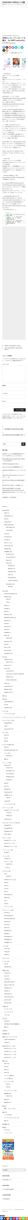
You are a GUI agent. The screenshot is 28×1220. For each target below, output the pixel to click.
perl (5, 891)
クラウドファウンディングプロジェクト (12, 717)
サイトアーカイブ (7, 720)
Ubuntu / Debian (10, 680)
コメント (5, 364)
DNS (5, 747)
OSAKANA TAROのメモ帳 (13, 2)
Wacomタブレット (9, 1054)
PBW (3, 696)
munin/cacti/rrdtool (9, 1039)
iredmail (8, 755)
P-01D (5, 533)
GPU (5, 885)
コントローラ (7, 1012)
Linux (5, 668)
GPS (5, 1066)
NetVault (8, 779)
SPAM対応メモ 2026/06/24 (9, 497)
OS (3, 657)
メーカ (4, 946)
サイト (4, 401)
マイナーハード (6, 910)
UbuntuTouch (7, 686)
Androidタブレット (9, 840)
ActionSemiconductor (9, 593)
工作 (3, 1018)
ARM (5, 611)
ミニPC (6, 867)
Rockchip (6, 650)
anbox (5, 513)
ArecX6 (6, 912)
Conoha (6, 979)
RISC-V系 (6, 834)
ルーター (4, 961)
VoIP (5, 1072)
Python (6, 897)
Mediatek (6, 632)
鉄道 (3, 1106)
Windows (6, 689)
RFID (5, 1069)
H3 (7, 602)
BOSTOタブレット (9, 1048)
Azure (5, 976)
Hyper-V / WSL (8, 985)
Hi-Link (6, 924)
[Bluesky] (22, 47)
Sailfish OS (9, 677)
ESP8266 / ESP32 (9, 617)
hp (4, 738)
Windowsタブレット (9, 846)
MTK (7, 563)
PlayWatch (7, 930)
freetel (9, 586)
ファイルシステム (9, 804)
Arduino (6, 1021)
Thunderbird (11, 577)
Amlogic (6, 608)
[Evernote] (19, 47)
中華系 (8, 815)
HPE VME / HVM (8, 982)
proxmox (6, 999)
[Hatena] (16, 47)
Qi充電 (6, 933)
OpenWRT (7, 966)
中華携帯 (6, 551)
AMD (5, 605)
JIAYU (9, 574)
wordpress (7, 707)
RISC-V (6, 647)
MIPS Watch (9, 527)
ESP (5, 882)
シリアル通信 (7, 1078)
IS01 (5, 519)
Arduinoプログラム (9, 879)
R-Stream (6, 536)
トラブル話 (7, 1114)
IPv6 (7, 1084)
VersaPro (6, 858)
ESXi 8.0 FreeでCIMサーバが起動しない (12, 485)
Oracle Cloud (7, 996)
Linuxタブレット (8, 843)
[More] (7, 50)
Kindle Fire (7, 522)
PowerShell (7, 894)
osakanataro (15, 35)
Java (5, 888)
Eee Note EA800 (8, 918)
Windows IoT (7, 692)
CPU (3, 591)
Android (7, 345)
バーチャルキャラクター (10, 1117)
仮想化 (4, 970)
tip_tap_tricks (7, 729)
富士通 (6, 852)
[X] (7, 47)
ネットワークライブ (9, 1090)
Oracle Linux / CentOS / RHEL (14, 674)
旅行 (5, 1120)
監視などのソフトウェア (8, 1037)
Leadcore (6, 626)
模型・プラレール (9, 1108)
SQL (5, 903)
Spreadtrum (9, 584)
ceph (7, 797)
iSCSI (5, 786)
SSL (5, 704)
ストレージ (5, 762)
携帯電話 (6, 1093)
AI (4, 873)
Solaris (6, 683)
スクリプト (7, 906)
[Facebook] (3, 47)
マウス (6, 1015)
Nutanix (6, 990)
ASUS (5, 948)
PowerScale (7, 792)
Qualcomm (7, 641)
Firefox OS (7, 665)
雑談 (3, 1112)
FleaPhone (10, 571)
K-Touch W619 (10, 557)
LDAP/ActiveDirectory (9, 750)
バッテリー (7, 1133)
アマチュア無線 (8, 1075)
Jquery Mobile (7, 701)
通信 (3, 1061)
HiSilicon (6, 620)
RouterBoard (7, 936)
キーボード (7, 1009)
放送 (5, 1099)
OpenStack (7, 993)
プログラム (5, 871)
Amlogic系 (6, 825)
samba (6, 801)
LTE (5, 963)
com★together (6, 1198)
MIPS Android (12, 345)
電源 (3, 1127)
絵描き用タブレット (7, 1046)
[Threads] (3, 50)
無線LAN (6, 1102)
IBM (5, 741)
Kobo (5, 927)
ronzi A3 (19, 345)
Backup (6, 765)
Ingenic (8, 638)
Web (3, 699)
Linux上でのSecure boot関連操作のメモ (12, 467)
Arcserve (8, 767)
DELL (5, 735)
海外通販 (4, 1033)
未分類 (4, 1030)
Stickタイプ (7, 542)
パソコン (4, 856)
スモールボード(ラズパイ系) (9, 822)
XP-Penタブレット (9, 1057)
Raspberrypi (7, 831)
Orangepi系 (7, 828)
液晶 (5, 1027)
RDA (5, 644)
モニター (4, 958)
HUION (8, 864)
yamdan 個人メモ (6, 1179)
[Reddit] (10, 47)
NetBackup (9, 776)
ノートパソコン (6, 850)
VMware (6, 1002)
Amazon (6, 973)
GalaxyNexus (7, 516)
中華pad (6, 548)
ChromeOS (9, 671)
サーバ (4, 732)
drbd (5, 783)
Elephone (10, 568)
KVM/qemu (7, 988)
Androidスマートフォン (10, 810)
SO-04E (6, 539)
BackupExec (9, 770)
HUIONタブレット (9, 1051)
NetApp (6, 789)
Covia (7, 812)
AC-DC (6, 1130)
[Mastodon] (13, 47)
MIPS (5, 635)
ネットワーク (7, 1081)
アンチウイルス (8, 713)
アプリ (4, 711)
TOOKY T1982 (12, 580)
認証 (5, 759)
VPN (7, 1087)
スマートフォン (6, 807)
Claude (8, 876)
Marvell (8, 560)
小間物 (4, 1006)
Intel (5, 623)
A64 (7, 599)
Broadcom (8, 554)
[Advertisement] (14, 23)
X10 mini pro (7, 545)
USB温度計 (7, 939)
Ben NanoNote (8, 915)
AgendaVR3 (7, 723)
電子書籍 (4, 1124)
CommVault (9, 773)
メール (4, 393)
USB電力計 (7, 942)
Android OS (7, 659)
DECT (5, 1063)
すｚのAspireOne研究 (8, 1189)
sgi (5, 726)
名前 (4, 385)
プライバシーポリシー (7, 1209)
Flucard (6, 921)
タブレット (5, 838)
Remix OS (8, 662)
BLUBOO (10, 565)
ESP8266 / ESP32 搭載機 (10, 1024)
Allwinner (6, 596)
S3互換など (7, 795)
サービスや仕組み (7, 744)
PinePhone (7, 819)
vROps (6, 1042)
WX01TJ (8, 1096)
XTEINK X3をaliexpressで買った (10, 464)
